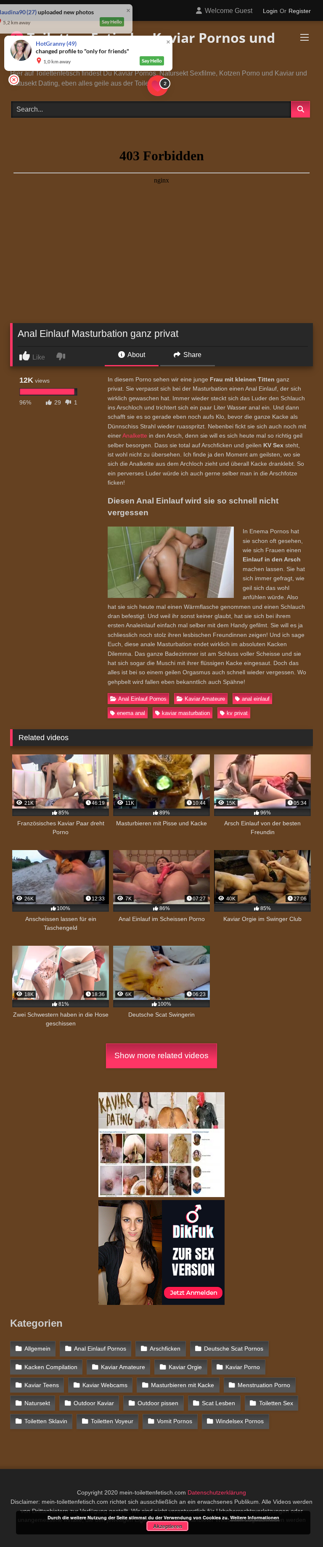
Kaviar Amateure (205, 699)
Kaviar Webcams (104, 1385)
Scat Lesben (218, 1403)
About (135, 354)
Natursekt (37, 1403)
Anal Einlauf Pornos (142, 699)
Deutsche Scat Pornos (233, 1348)
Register (300, 11)
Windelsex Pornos (240, 1421)
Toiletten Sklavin (45, 1421)
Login (270, 11)
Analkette (134, 435)
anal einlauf (256, 699)
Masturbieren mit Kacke (182, 1385)
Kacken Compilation (50, 1367)
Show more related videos (161, 1055)
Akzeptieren (167, 1526)
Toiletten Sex (276, 1403)
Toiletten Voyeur (112, 1421)
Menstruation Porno (264, 1385)
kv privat (237, 713)
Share (191, 354)
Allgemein (37, 1348)
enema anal (131, 713)
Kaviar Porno (242, 1367)
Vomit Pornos (174, 1421)
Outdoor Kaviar (94, 1403)
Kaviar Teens (41, 1385)
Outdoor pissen (158, 1403)
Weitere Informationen (254, 1517)
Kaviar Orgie (185, 1367)
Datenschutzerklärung (217, 1492)
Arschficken (165, 1348)
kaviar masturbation (186, 713)
